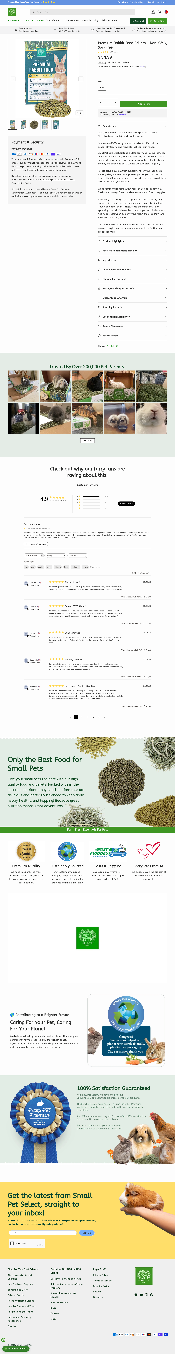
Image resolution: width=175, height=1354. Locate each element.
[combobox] (82, 12)
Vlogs (53, 1318)
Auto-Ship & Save (34, 20)
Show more (95, 567)
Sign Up (87, 1232)
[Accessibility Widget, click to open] (3, 1340)
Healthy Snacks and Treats (22, 1306)
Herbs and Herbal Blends (21, 1300)
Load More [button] (87, 441)
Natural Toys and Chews (20, 1311)
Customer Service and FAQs (65, 1278)
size (26, 567)
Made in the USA (155, 2)
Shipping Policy (101, 1286)
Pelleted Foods (16, 1295)
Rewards (86, 20)
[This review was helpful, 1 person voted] (144, 706)
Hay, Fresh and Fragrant (20, 1284)
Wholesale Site (109, 20)
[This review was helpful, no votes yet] (144, 597)
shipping (58, 567)
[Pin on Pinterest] (117, 346)
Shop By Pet (14, 20)
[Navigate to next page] (104, 717)
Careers (54, 1313)
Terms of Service (102, 1280)
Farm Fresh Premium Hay (131, 2)
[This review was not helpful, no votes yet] (149, 597)
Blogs (96, 20)
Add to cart (144, 104)
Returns (97, 1291)
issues (49, 567)
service (85, 567)
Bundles (12, 1326)
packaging (75, 567)
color (33, 567)
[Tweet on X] (107, 346)
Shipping (102, 62)
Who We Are (52, 20)
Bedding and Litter (18, 1289)
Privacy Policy (100, 1275)
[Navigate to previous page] (70, 717)
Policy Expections (58, 192)
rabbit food (122, 136)
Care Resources (72, 20)
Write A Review (126, 504)
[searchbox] (32, 555)
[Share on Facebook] (112, 346)
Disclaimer (98, 1297)
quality (40, 567)
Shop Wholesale (59, 1302)
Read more (95, 699)
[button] (159, 12)
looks (66, 567)
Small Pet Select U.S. (22, 1345)
